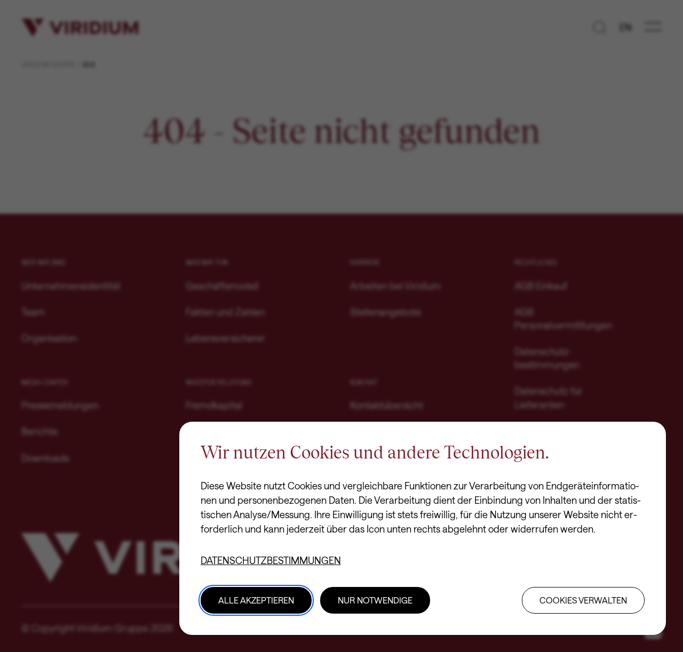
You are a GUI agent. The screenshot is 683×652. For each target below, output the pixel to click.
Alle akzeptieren (256, 600)
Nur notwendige (375, 600)
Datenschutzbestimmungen (271, 560)
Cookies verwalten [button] (583, 600)
